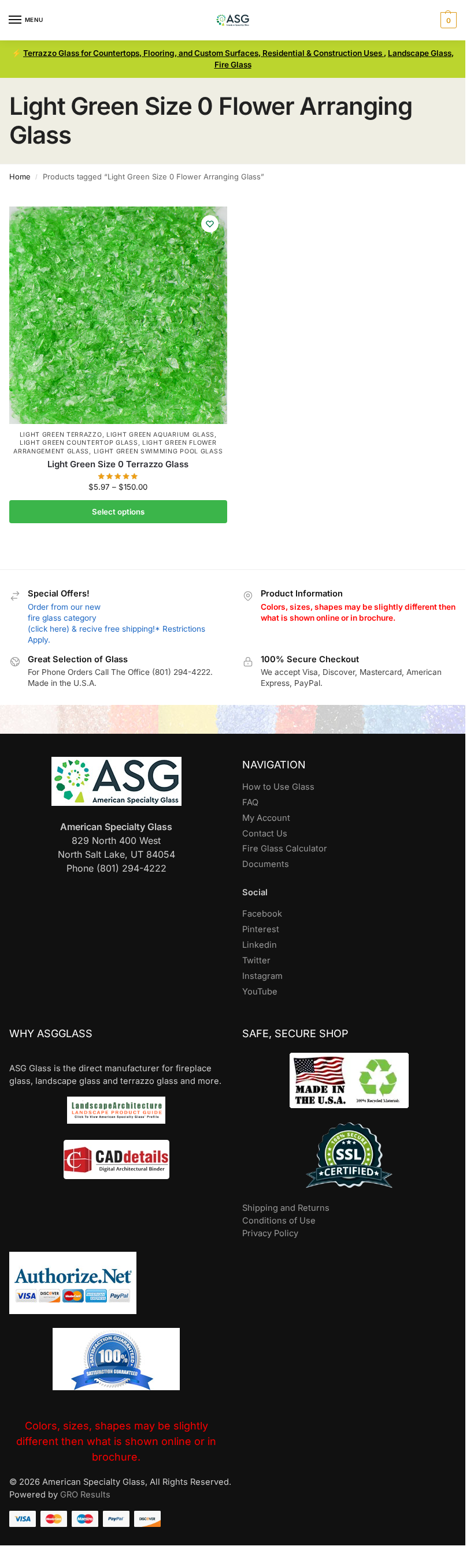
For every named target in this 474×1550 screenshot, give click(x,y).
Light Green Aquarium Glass (160, 434)
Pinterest (260, 929)
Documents (265, 864)
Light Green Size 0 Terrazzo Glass (117, 464)
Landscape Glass (419, 53)
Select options (118, 511)
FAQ (250, 802)
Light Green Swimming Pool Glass (158, 451)
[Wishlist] (210, 223)
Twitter (256, 960)
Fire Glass (232, 64)
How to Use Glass (278, 787)
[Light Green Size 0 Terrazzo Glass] (118, 315)
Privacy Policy (270, 1233)
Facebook (262, 914)
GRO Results (85, 1494)
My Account (266, 818)
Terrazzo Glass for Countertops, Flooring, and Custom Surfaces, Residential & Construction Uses (203, 53)
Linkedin (259, 945)
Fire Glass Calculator (284, 848)
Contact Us (264, 833)
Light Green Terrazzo (61, 434)
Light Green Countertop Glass (79, 442)
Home (20, 176)
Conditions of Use (279, 1220)
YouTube (259, 991)
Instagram (262, 976)
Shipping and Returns (285, 1208)
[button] (447, 20)
